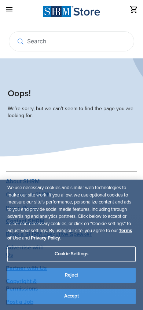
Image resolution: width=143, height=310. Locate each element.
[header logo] (71, 12)
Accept (71, 296)
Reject (71, 275)
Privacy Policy (45, 238)
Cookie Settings (71, 254)
